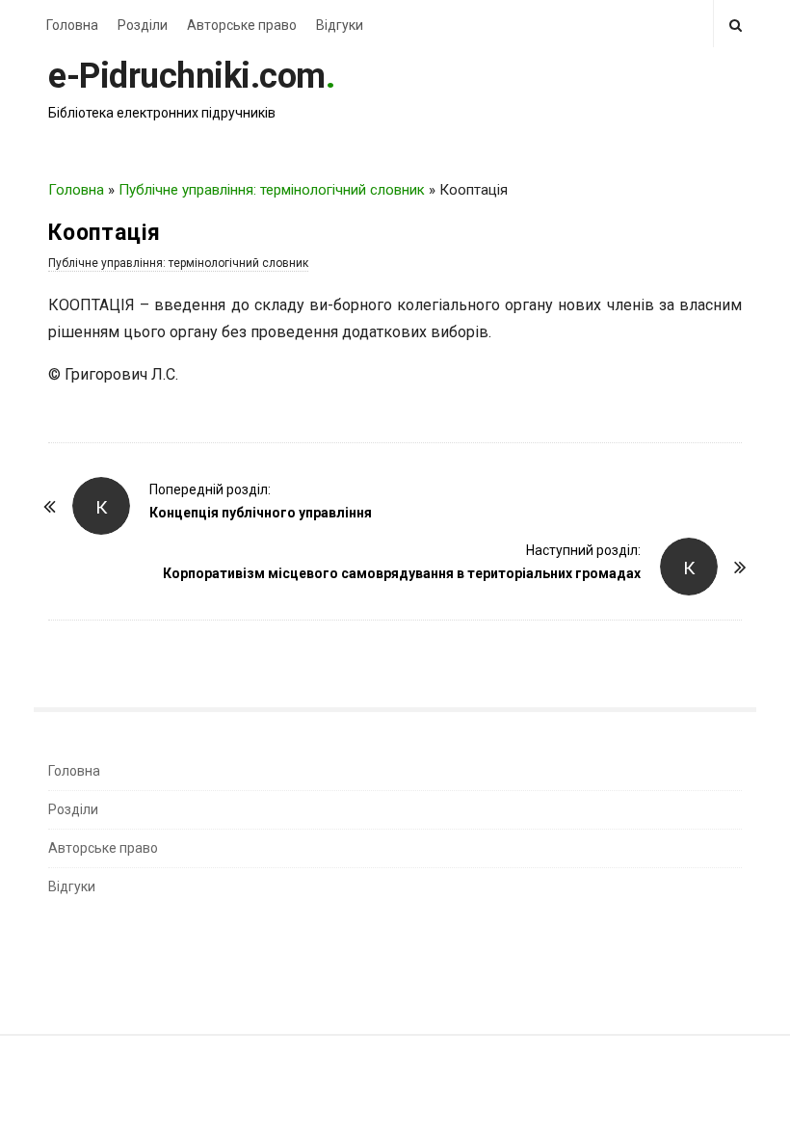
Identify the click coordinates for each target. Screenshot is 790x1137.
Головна (72, 25)
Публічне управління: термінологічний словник (271, 189)
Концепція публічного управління (260, 512)
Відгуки (339, 25)
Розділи (143, 25)
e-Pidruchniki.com (187, 76)
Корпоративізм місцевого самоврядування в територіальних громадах (402, 573)
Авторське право (242, 25)
